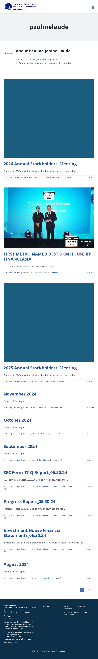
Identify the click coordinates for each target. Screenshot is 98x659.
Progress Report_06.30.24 (29, 501)
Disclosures (46, 606)
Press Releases (44, 273)
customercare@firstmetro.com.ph (22, 626)
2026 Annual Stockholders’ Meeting (40, 163)
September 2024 (20, 446)
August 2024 (16, 564)
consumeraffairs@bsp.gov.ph (21, 639)
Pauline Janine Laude (13, 177)
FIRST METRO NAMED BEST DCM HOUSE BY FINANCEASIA (47, 256)
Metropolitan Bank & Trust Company (74, 607)
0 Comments (55, 273)
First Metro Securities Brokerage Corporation (77, 613)
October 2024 (17, 420)
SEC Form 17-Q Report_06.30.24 (35, 472)
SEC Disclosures (43, 486)
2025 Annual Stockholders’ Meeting (40, 368)
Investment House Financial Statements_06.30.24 (33, 532)
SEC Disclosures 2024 (57, 486)
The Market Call (43, 408)
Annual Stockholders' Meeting (45, 381)
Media (36, 273)
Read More (90, 177)
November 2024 (20, 394)
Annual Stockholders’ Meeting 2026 (46, 177)
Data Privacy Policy (11, 643)
